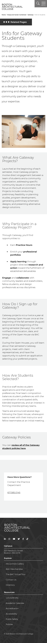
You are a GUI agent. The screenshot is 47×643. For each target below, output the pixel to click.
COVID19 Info (12, 598)
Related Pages (15, 22)
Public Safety (12, 619)
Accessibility (11, 614)
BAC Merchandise (14, 569)
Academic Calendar (15, 603)
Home (4, 15)
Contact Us (11, 580)
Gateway (31, 15)
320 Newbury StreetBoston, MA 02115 (13, 551)
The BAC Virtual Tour (16, 574)
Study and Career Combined (16, 15)
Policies (9, 624)
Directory (10, 585)
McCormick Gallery (15, 564)
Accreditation (12, 608)
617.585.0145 (13, 492)
